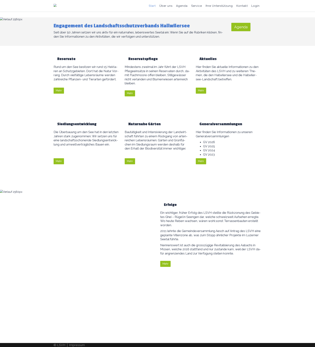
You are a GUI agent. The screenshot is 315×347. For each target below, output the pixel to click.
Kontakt (242, 5)
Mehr (59, 90)
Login (255, 5)
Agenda (182, 5)
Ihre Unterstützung (219, 5)
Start (152, 5)
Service (196, 5)
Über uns (165, 5)
